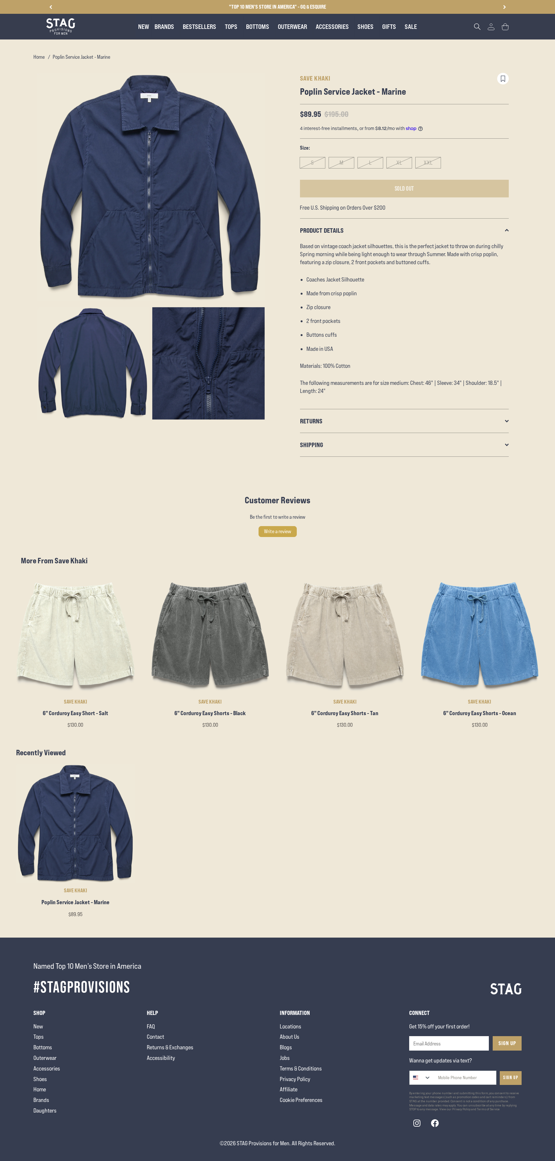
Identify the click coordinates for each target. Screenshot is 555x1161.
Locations (290, 1026)
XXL (428, 162)
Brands (41, 1099)
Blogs (286, 1047)
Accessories (46, 1068)
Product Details (322, 230)
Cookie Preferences (301, 1099)
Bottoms (42, 1047)
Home (39, 57)
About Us (289, 1036)
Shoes (40, 1079)
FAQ (151, 1026)
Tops (38, 1036)
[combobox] (420, 1078)
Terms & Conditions (301, 1068)
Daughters (45, 1110)
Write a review (277, 531)
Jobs (285, 1057)
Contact (155, 1036)
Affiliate (288, 1089)
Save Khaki (315, 78)
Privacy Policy (295, 1079)
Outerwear (45, 1057)
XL (399, 162)
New (38, 1026)
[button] (504, 7)
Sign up (510, 1078)
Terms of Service (488, 1109)
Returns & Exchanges (170, 1047)
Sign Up (507, 1043)
